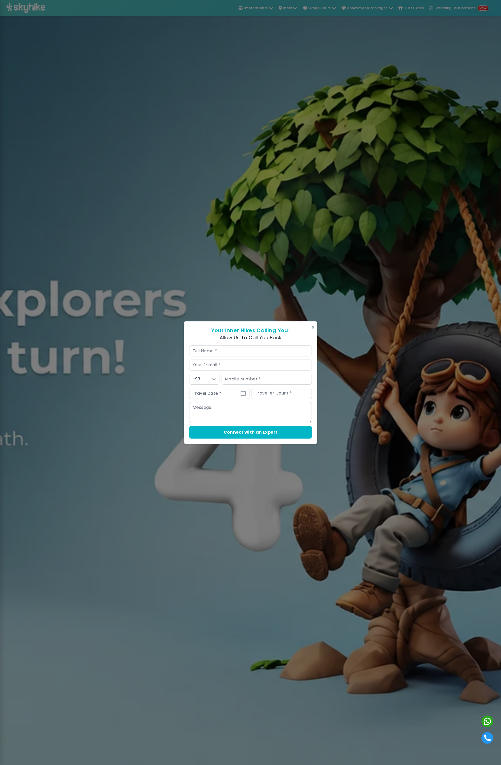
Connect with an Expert (251, 432)
